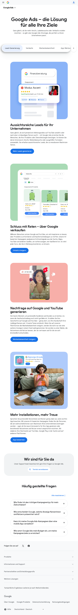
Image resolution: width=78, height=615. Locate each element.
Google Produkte (23, 602)
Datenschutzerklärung (41, 602)
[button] (39, 504)
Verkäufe (29, 48)
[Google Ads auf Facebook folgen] (28, 545)
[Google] (8, 596)
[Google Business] (8, 2)
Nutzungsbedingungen (61, 602)
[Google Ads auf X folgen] (23, 545)
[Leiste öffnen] (3, 2)
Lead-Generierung (12, 48)
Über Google (9, 602)
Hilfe (9, 609)
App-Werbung (66, 48)
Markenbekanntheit (47, 48)
